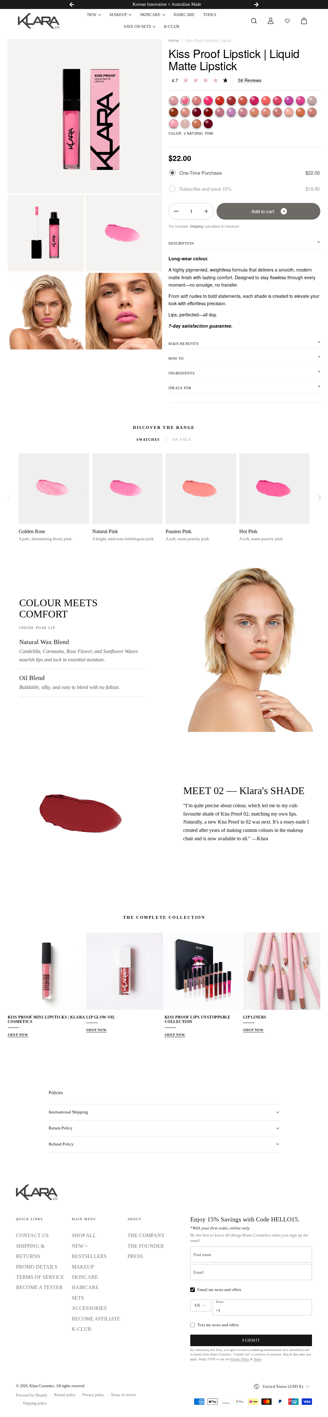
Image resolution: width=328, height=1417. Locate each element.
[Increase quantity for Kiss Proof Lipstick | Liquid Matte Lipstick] (206, 211)
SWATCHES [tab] (148, 439)
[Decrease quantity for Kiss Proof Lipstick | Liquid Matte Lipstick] (176, 211)
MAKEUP (118, 14)
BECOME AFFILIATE (96, 1318)
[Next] (256, 4)
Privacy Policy (239, 1359)
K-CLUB (171, 26)
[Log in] (271, 21)
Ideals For (179, 388)
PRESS (135, 1256)
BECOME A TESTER (39, 1287)
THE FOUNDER (145, 1246)
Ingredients (181, 373)
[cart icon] (304, 21)
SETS (78, 1298)
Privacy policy (93, 1395)
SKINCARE (150, 14)
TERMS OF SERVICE (40, 1277)
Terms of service (123, 1395)
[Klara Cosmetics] (39, 21)
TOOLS (209, 14)
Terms (257, 1359)
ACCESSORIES (89, 1308)
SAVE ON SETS (137, 26)
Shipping (196, 226)
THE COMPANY (146, 1235)
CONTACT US (32, 1235)
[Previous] (72, 4)
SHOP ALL (84, 1235)
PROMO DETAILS (36, 1267)
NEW (91, 14)
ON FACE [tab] (182, 439)
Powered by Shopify (31, 1395)
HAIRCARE (184, 14)
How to (176, 358)
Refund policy (65, 1395)
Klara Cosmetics (41, 1386)
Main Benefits (183, 344)
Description (181, 243)
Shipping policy (35, 1403)
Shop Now (18, 1034)
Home (173, 40)
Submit (251, 1340)
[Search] (254, 21)
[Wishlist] (287, 21)
